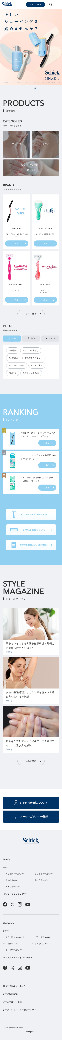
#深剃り (12, 373)
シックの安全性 (10, 994)
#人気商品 (13, 358)
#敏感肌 (12, 350)
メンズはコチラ (35, 4)
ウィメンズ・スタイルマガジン (17, 957)
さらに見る (31, 313)
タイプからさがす (14, 886)
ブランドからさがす (44, 874)
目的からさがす (13, 880)
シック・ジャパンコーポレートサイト (20, 1010)
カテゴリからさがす (15, 874)
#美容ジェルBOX (31, 373)
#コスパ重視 (37, 365)
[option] (31, 47)
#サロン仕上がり (31, 350)
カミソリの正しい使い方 (14, 986)
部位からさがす (42, 880)
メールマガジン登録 (12, 1002)
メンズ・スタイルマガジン (15, 894)
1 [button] (27, 88)
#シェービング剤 (16, 365)
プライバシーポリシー (13, 1027)
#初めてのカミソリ (34, 358)
